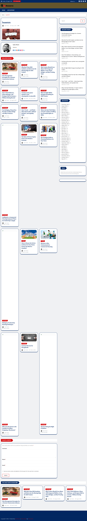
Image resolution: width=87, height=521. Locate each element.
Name (4, 459)
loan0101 (8, 14)
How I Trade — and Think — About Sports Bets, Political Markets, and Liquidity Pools (28, 112)
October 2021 (65, 122)
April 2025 (64, 109)
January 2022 (64, 119)
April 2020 (64, 149)
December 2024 (65, 114)
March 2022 (64, 115)
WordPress (17, 518)
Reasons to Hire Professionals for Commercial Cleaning (46, 245)
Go (82, 21)
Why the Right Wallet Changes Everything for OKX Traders (47, 94)
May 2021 (64, 130)
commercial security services (65, 173)
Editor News (24, 518)
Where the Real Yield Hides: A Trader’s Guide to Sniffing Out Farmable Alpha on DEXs (48, 112)
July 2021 (64, 127)
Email (3, 465)
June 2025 (64, 107)
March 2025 (64, 111)
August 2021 (64, 125)
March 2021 (64, 133)
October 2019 (65, 157)
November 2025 (65, 104)
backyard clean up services (65, 172)
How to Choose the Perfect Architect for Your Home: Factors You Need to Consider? (28, 245)
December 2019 (65, 155)
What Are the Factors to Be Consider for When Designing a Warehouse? (9, 428)
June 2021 (64, 128)
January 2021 (64, 136)
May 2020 (64, 147)
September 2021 (65, 123)
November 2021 (65, 120)
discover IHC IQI (72, 173)
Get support (10, 10)
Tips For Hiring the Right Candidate (47, 427)
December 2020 (65, 138)
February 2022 (65, 117)
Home (3, 10)
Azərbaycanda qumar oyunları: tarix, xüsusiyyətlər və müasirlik (28, 94)
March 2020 (64, 151)
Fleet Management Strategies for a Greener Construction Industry (8, 77)
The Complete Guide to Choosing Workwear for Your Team (47, 139)
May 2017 (64, 159)
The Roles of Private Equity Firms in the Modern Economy (28, 138)
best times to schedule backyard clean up (75, 172)
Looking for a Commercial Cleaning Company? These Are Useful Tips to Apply (9, 219)
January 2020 (64, 154)
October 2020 (65, 141)
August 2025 (64, 106)
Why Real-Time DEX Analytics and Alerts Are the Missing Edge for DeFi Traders (28, 69)
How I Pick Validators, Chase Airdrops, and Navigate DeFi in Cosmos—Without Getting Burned (9, 95)
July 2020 (64, 146)
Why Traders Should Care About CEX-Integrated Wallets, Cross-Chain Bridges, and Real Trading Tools (48, 70)
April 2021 (64, 131)
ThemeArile (30, 518)
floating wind (77, 173)
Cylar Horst (6, 25)
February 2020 (65, 152)
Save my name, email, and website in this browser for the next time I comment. (21, 471)
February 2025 (65, 112)
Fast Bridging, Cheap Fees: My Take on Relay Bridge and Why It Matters (9, 111)
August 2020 (64, 144)
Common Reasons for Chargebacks (27, 346)
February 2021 (65, 135)
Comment (4, 448)
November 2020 (65, 139)
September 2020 (65, 143)
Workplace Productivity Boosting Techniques (8, 323)
